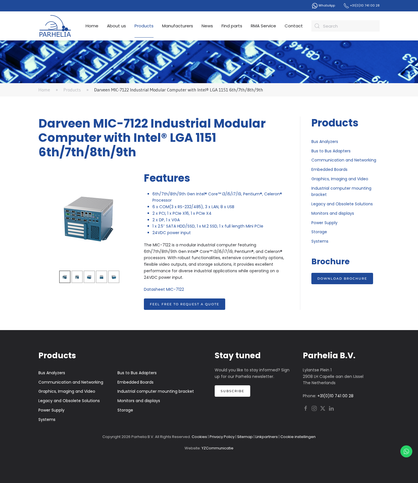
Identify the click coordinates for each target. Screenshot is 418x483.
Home (92, 26)
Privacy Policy (222, 436)
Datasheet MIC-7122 (164, 289)
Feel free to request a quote (184, 304)
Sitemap (245, 436)
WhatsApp (326, 5)
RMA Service (263, 26)
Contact (294, 26)
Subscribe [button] (232, 391)
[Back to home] (55, 26)
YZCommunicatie (217, 448)
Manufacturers (177, 26)
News (207, 26)
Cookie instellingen (298, 436)
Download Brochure (342, 279)
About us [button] (116, 26)
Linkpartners (266, 436)
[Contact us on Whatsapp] (406, 451)
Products (144, 26)
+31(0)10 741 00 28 (364, 5)
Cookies (199, 436)
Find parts (232, 26)
